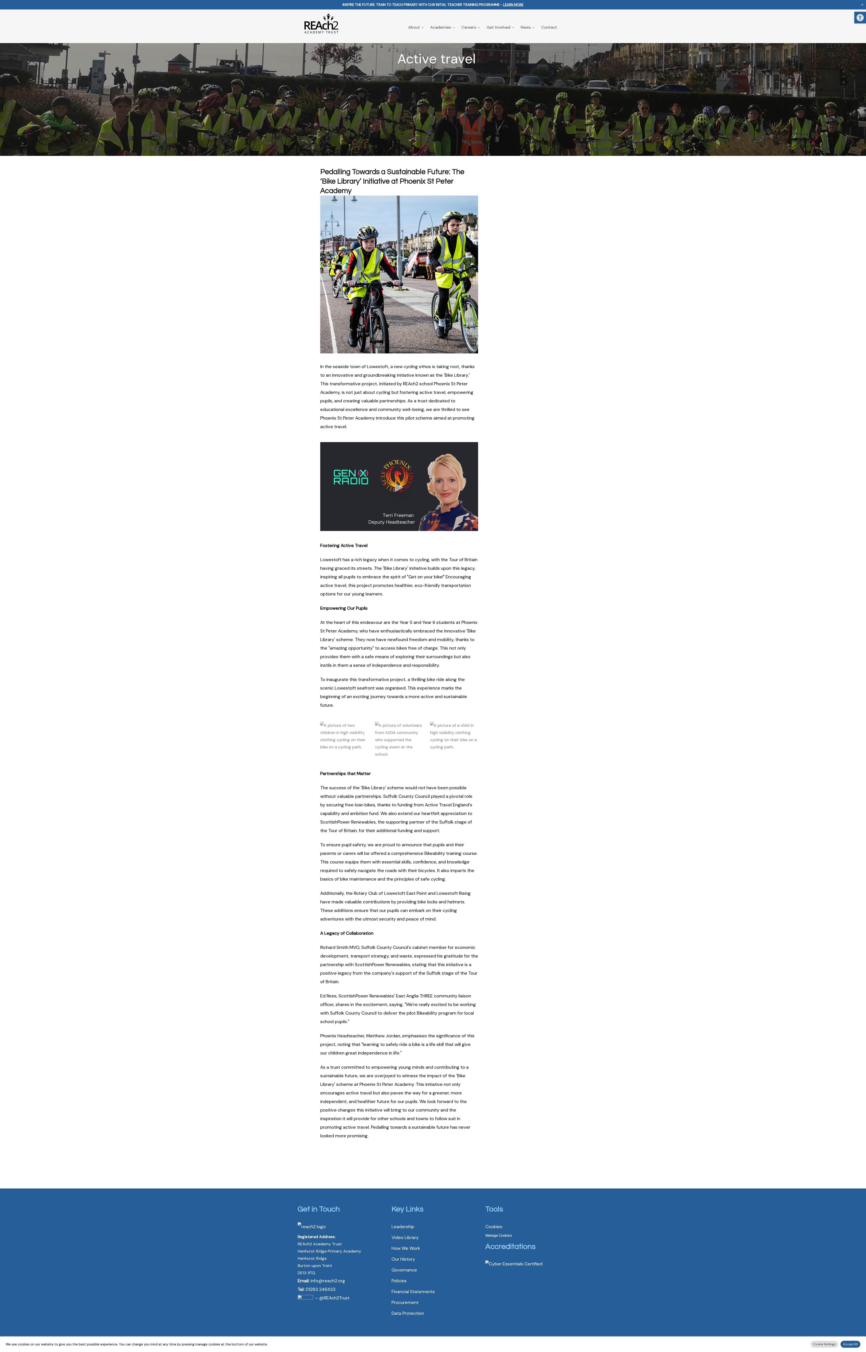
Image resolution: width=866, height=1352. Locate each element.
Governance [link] (404, 1270)
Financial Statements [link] (413, 1291)
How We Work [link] (406, 1248)
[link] (860, 17)
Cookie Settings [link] (824, 1344)
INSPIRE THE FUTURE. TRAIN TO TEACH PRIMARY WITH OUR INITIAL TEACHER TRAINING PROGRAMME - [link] (433, 4)
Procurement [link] (405, 1302)
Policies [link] (399, 1281)
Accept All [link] (850, 1344)
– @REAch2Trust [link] (332, 1298)
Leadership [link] (403, 1227)
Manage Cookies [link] (498, 1235)
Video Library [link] (405, 1237)
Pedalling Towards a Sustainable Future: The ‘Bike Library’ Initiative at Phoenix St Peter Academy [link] (392, 181)
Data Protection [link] (408, 1313)
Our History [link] (403, 1259)
